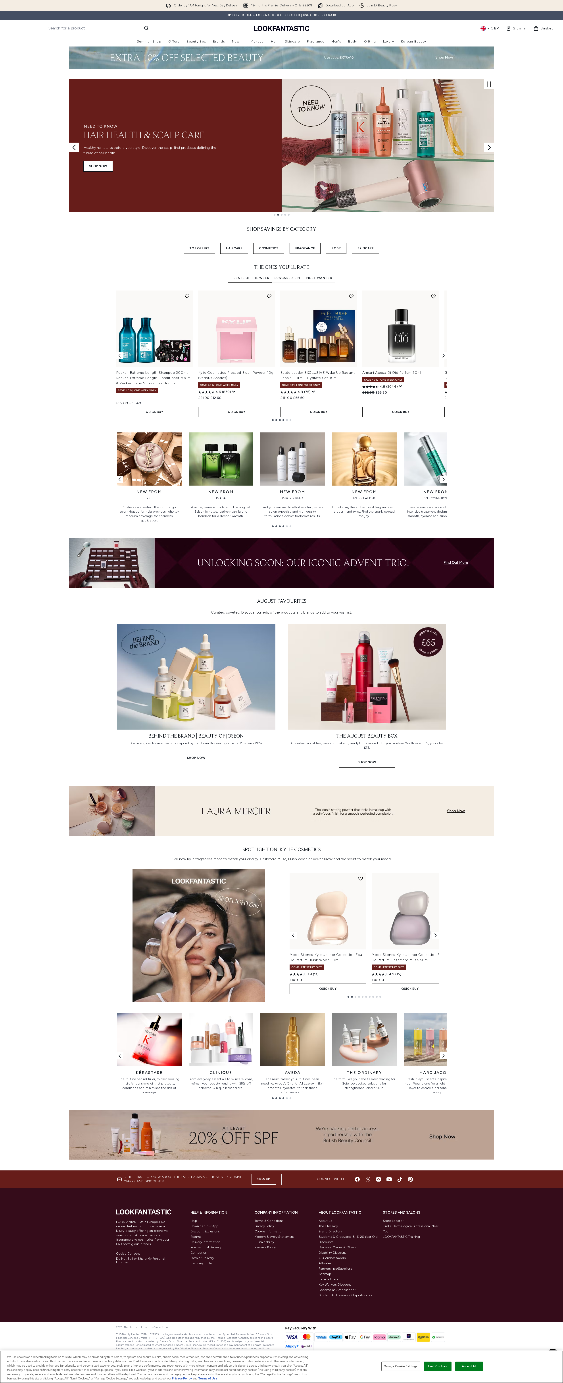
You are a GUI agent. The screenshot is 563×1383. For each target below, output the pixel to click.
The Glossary (328, 1226)
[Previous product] (293, 935)
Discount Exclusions (205, 1231)
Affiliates (325, 1263)
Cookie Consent (128, 1253)
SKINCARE (365, 248)
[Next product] (435, 935)
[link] (516, 28)
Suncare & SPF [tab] (288, 278)
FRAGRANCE (305, 248)
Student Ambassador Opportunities (345, 1295)
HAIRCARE (234, 248)
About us (325, 1221)
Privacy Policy (264, 1226)
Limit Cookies (437, 1366)
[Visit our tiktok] (399, 1179)
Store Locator (393, 1221)
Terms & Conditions (269, 1221)
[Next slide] (489, 147)
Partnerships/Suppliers (335, 1269)
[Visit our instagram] (378, 1179)
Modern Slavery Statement (274, 1237)
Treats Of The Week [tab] (250, 278)
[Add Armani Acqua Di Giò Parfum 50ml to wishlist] (433, 296)
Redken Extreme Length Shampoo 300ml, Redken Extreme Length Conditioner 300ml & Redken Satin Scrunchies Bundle (154, 377)
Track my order (201, 1263)
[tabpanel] (281, 356)
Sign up (263, 1179)
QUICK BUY (154, 412)
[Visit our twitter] (368, 1179)
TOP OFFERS (199, 248)
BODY (336, 248)
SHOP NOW (98, 166)
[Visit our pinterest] (410, 1179)
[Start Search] (146, 28)
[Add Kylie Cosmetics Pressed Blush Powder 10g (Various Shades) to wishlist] (269, 296)
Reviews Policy (265, 1247)
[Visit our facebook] (357, 1179)
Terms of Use (207, 1378)
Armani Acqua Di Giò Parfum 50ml (391, 372)
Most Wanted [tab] (319, 278)
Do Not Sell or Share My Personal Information (140, 1260)
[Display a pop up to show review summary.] (234, 391)
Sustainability (264, 1242)
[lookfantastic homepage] (281, 28)
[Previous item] (119, 355)
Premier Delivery (202, 1258)
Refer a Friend (329, 1279)
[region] (281, 1366)
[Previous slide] (74, 147)
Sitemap (325, 1274)
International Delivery (205, 1247)
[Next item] (443, 355)
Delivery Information (205, 1242)
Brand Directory (330, 1231)
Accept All (469, 1366)
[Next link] (443, 479)
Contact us (198, 1253)
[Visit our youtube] (389, 1179)
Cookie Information (269, 1231)
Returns (196, 1237)
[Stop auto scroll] (489, 84)
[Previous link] (119, 479)
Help (193, 1221)
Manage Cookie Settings (401, 1366)
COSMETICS (269, 248)
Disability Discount (332, 1253)
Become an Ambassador (337, 1290)
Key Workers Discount (335, 1284)
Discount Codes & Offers (337, 1247)
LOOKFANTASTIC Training (401, 1237)
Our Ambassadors (332, 1258)
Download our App (204, 1226)
